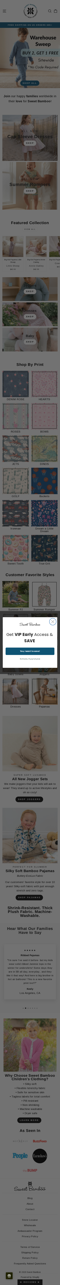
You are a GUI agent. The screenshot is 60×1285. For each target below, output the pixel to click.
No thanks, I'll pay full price (30, 659)
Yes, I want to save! (30, 651)
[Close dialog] (52, 621)
